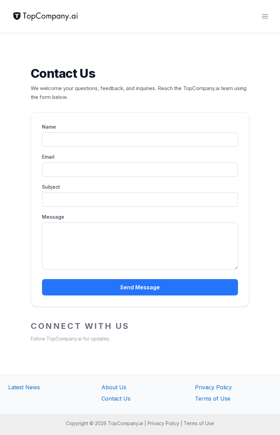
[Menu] (265, 16)
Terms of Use (212, 398)
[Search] (251, 16)
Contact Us (115, 398)
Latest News (24, 387)
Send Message (140, 287)
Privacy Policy (213, 387)
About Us (113, 387)
